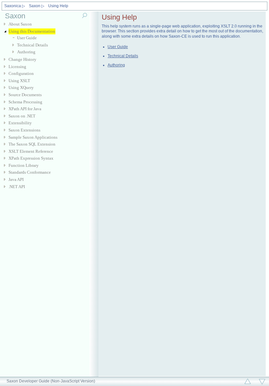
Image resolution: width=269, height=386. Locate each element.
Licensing (17, 66)
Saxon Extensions (24, 130)
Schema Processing (25, 101)
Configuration (21, 73)
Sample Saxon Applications (33, 137)
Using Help (58, 6)
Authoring (26, 51)
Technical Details (32, 45)
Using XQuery (21, 87)
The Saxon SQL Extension (32, 144)
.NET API (17, 186)
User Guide (27, 37)
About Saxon (20, 24)
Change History (22, 59)
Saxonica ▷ (14, 6)
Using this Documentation (32, 31)
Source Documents (25, 94)
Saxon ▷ (36, 6)
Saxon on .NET (22, 116)
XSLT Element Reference (31, 151)
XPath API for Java (25, 108)
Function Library (24, 165)
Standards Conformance (30, 172)
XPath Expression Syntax (31, 158)
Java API (16, 179)
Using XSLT (19, 80)
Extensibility (20, 122)
